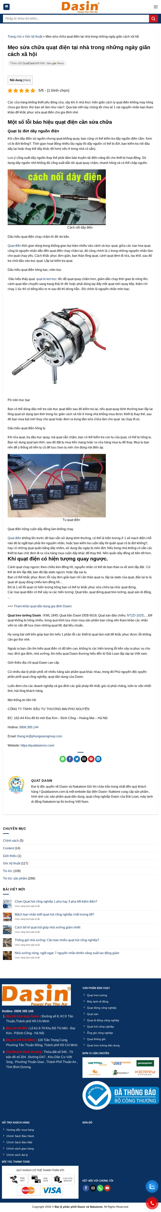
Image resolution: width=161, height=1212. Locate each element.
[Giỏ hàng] (6, 7)
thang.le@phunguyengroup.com (39, 736)
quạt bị (41, 279)
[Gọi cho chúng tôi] (100, 1188)
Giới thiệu (10, 856)
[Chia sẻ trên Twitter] (77, 759)
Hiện (27, 80)
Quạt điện (14, 245)
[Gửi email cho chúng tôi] (93, 1188)
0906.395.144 (29, 727)
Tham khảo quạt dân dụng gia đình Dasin (42, 606)
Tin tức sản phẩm (15, 878)
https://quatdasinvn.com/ (37, 745)
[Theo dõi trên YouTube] (107, 1188)
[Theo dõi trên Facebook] (86, 1188)
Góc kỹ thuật (33, 36)
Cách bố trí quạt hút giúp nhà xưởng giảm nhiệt (47, 927)
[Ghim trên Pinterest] (91, 759)
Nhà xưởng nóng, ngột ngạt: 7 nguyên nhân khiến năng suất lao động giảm (67, 953)
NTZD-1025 (135, 615)
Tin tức (8, 871)
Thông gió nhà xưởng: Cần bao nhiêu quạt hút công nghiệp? (57, 940)
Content (8, 848)
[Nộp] (153, 19)
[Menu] (155, 7)
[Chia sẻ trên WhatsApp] (62, 759)
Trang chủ (15, 36)
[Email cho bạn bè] (84, 759)
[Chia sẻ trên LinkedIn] (98, 759)
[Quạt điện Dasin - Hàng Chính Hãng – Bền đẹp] (80, 7)
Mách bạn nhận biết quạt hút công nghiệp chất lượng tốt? (54, 914)
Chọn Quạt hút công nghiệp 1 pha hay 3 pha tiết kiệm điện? (56, 901)
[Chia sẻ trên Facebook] (70, 759)
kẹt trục (52, 279)
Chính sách (11, 840)
